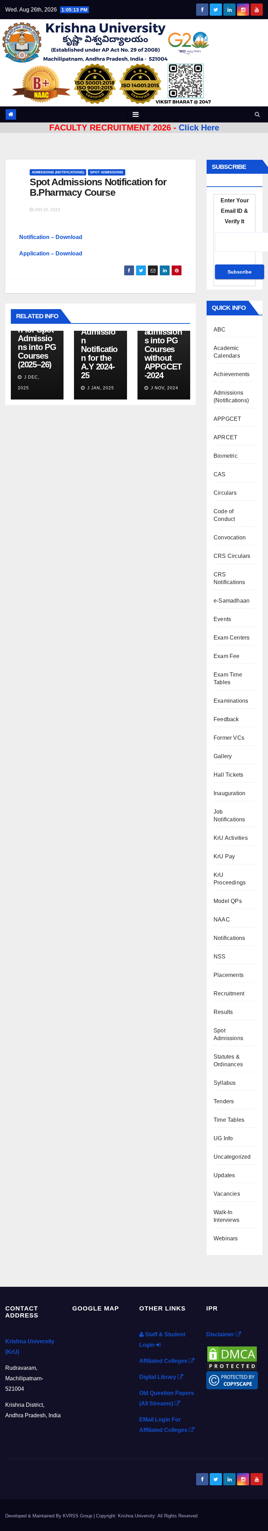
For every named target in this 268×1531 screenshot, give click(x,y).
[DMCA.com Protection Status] (232, 1358)
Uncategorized (232, 1157)
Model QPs (228, 901)
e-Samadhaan (232, 601)
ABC (220, 330)
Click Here (199, 127)
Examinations (231, 701)
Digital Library (158, 1377)
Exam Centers (232, 638)
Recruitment (229, 993)
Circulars (225, 493)
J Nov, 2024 (163, 388)
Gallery (223, 756)
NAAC (222, 920)
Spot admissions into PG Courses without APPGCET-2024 (163, 349)
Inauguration (229, 793)
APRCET (225, 437)
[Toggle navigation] (135, 114)
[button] (257, 114)
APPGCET (227, 419)
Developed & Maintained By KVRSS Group (49, 1515)
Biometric (226, 456)
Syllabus (225, 1083)
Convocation (230, 537)
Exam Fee (227, 656)
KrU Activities (231, 838)
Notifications (229, 938)
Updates (224, 1175)
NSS (220, 956)
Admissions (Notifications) (58, 172)
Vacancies (227, 1194)
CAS (220, 474)
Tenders (224, 1101)
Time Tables (229, 1120)
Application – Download (50, 253)
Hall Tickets (228, 775)
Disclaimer (221, 1334)
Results (223, 1012)
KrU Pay (224, 856)
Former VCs (229, 738)
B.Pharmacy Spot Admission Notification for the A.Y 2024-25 (99, 344)
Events (222, 619)
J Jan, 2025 (100, 388)
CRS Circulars (232, 556)
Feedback (226, 719)
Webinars (226, 1238)
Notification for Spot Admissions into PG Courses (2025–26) (37, 342)
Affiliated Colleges (164, 1361)
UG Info (223, 1138)
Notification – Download (50, 237)
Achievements (232, 374)
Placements (229, 975)
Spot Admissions (106, 172)
